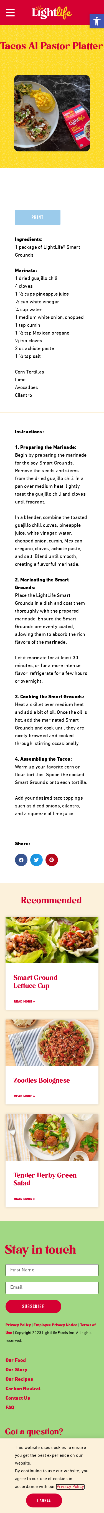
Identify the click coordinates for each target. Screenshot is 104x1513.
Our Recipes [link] (19, 1379)
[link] (97, 21)
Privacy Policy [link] (70, 1487)
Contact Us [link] (18, 1398)
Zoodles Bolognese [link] (42, 1081)
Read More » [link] (24, 1001)
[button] (21, 860)
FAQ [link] (10, 1408)
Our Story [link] (17, 1370)
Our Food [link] (16, 1360)
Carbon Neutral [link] (23, 1389)
